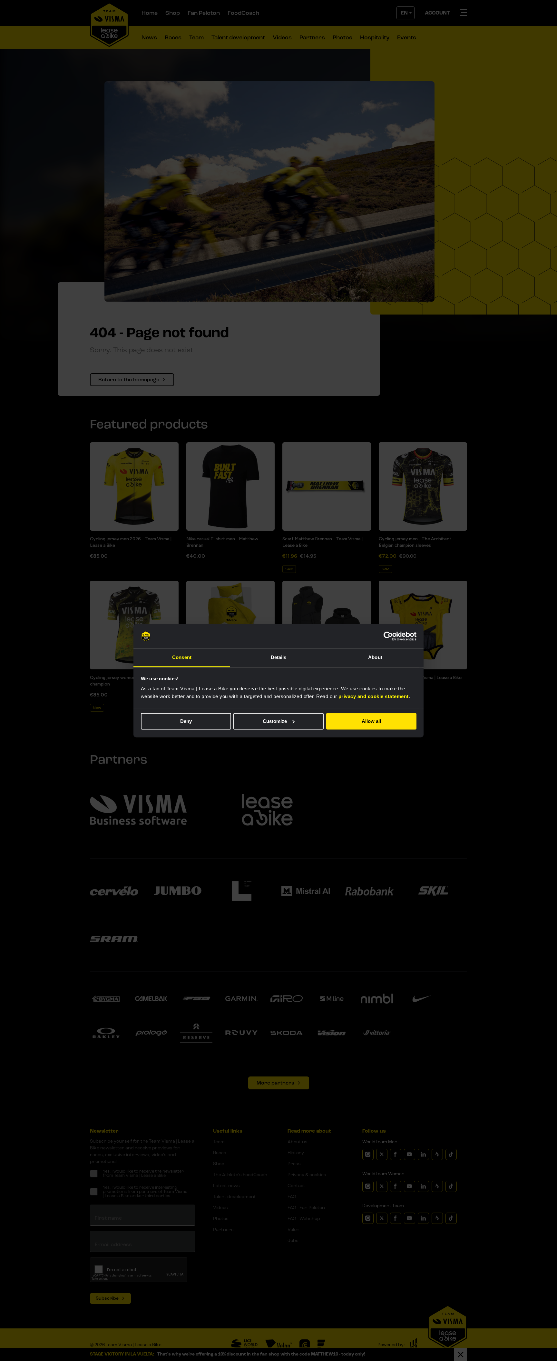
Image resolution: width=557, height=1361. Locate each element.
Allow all (371, 721)
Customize (275, 721)
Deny (186, 721)
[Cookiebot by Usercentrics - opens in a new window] (388, 636)
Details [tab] (279, 657)
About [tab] (375, 657)
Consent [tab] (181, 657)
